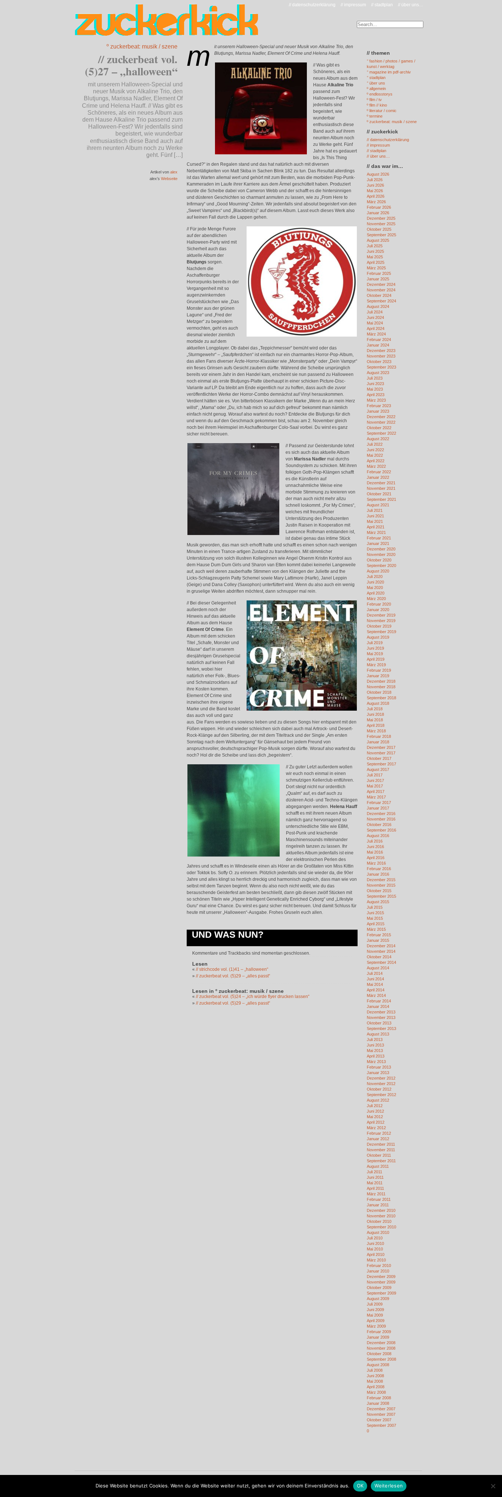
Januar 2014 (378, 1006)
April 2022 (375, 461)
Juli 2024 (375, 312)
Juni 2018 (375, 714)
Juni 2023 (375, 383)
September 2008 (381, 1359)
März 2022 (376, 466)
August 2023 (378, 372)
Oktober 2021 (379, 494)
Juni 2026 (375, 185)
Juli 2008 (375, 1370)
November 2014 (381, 951)
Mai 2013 (375, 1050)
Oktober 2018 (379, 692)
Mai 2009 (375, 1315)
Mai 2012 (375, 1116)
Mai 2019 (375, 653)
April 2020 (375, 593)
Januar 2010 (378, 1271)
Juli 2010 (375, 1238)
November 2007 (381, 1414)
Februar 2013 (379, 1067)
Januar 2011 (378, 1205)
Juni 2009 (375, 1309)
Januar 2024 (378, 345)
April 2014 (375, 990)
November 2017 (381, 753)
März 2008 (376, 1392)
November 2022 (381, 422)
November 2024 (381, 290)
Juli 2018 (375, 709)
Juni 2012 (375, 1111)
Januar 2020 (378, 609)
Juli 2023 (375, 378)
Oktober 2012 (379, 1089)
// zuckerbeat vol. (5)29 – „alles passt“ (233, 976)
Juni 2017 (375, 780)
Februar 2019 (379, 670)
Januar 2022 (378, 477)
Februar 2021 (379, 538)
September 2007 (381, 1425)
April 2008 (375, 1387)
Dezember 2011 (381, 1144)
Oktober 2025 (379, 229)
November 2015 (381, 885)
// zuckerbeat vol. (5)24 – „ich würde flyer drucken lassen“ (252, 996)
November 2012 (381, 1083)
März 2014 (376, 995)
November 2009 (381, 1282)
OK (360, 1486)
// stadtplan (382, 4)
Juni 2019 (375, 648)
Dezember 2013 (381, 1012)
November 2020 (381, 554)
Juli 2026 (375, 179)
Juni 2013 (375, 1045)
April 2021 (375, 527)
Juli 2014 (375, 973)
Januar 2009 (378, 1337)
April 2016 (375, 857)
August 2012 (378, 1100)
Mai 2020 (375, 587)
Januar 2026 (378, 213)
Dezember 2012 (381, 1078)
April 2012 (375, 1122)
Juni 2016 (375, 846)
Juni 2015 (375, 913)
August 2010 (378, 1232)
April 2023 (375, 394)
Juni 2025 (375, 251)
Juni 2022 (375, 450)
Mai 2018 (375, 720)
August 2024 (378, 306)
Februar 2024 (379, 339)
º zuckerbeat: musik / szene (142, 46)
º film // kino (377, 105)
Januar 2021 (378, 543)
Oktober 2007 (379, 1420)
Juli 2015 (375, 907)
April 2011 (375, 1188)
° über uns (376, 83)
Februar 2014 (379, 1001)
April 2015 (375, 924)
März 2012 (376, 1128)
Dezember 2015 (381, 879)
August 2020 (378, 571)
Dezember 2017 (381, 747)
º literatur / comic (382, 110)
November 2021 (381, 488)
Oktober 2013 (379, 1023)
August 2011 (378, 1166)
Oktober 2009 (379, 1287)
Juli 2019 (375, 642)
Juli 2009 (375, 1304)
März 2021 (376, 532)
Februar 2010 (379, 1265)
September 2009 (381, 1293)
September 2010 (381, 1227)
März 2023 (376, 400)
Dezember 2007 (381, 1409)
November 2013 (381, 1017)
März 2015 (376, 929)
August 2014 (378, 968)
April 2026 (375, 196)
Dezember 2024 (381, 284)
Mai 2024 (375, 323)
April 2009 (375, 1320)
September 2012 (381, 1094)
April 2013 (375, 1056)
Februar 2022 (379, 472)
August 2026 (378, 174)
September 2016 (381, 830)
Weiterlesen (388, 1486)
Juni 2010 (375, 1243)
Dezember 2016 (381, 813)
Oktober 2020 (379, 560)
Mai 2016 (375, 852)
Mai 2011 (375, 1183)
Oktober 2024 (379, 295)
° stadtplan (376, 77)
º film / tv (374, 99)
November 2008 (381, 1348)
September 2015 (381, 896)
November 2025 (381, 224)
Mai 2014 (375, 984)
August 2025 (378, 240)
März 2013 (376, 1061)
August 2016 (378, 835)
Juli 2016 (375, 841)
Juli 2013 (375, 1039)
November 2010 (381, 1216)
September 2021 (381, 499)
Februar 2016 (379, 868)
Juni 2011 (375, 1177)
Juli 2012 (375, 1105)
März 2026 (376, 202)
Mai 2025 (375, 257)
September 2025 (381, 235)
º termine (375, 116)
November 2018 (381, 687)
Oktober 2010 (379, 1221)
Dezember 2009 (381, 1276)
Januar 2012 (378, 1139)
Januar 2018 (378, 742)
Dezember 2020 (381, 549)
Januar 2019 (378, 676)
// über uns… (410, 4)
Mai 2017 (375, 786)
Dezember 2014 (381, 946)
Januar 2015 (378, 940)
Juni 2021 (375, 516)
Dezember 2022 (381, 416)
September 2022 (381, 433)
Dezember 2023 (381, 350)
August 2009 (378, 1298)
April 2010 (375, 1254)
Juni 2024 (375, 317)
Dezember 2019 (381, 615)
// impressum (353, 4)
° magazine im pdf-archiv (389, 72)
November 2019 (381, 620)
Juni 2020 (375, 582)
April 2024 (375, 328)
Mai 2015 (375, 918)
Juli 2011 (374, 1172)
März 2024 (376, 334)
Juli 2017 (375, 775)
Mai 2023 (375, 389)
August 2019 (378, 637)
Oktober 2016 (379, 824)
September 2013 (381, 1028)
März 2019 (376, 665)
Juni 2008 (375, 1376)
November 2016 (381, 819)
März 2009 (376, 1326)
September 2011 (381, 1161)
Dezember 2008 (381, 1342)
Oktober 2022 (379, 428)
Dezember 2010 (381, 1210)
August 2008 (378, 1365)
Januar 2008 (378, 1403)
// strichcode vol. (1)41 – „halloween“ (232, 969)
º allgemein (376, 88)
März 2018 (376, 731)
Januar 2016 (378, 874)
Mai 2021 (375, 521)
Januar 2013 (378, 1072)
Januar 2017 (378, 808)
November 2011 (381, 1150)
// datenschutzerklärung (312, 4)
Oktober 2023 (379, 361)
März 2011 (376, 1194)
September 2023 (381, 367)
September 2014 (381, 962)
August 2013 (378, 1034)
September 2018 (381, 698)
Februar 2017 (379, 802)
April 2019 (375, 659)
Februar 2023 (379, 405)
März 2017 (376, 797)
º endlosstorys (379, 94)
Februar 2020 (379, 604)
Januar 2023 (378, 411)
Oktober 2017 (379, 758)
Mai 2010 (375, 1249)
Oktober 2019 (379, 626)
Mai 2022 (375, 455)
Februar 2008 (379, 1398)
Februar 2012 (379, 1133)
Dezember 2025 (381, 218)
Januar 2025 (378, 279)
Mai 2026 (375, 191)
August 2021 (378, 505)
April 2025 (375, 262)
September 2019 (381, 631)
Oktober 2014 (379, 957)
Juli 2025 (375, 246)
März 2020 (376, 598)
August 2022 (378, 439)
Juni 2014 (375, 979)
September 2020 (381, 565)
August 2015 (378, 902)
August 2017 (378, 769)
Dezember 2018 (381, 681)
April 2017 (375, 791)
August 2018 (378, 703)
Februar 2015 (379, 935)
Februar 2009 (379, 1331)
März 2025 (376, 268)
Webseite (169, 178)
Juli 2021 (375, 510)
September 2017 (381, 764)
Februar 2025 (379, 273)
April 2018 (375, 725)
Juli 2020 (375, 576)
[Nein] (492, 1486)
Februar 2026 (379, 207)
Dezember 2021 (381, 483)
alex (174, 172)
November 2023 (381, 356)
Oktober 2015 (379, 890)
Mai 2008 (375, 1381)
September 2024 (381, 301)
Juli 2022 (375, 444)
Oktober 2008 (379, 1353)
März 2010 (376, 1260)
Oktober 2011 (379, 1155)
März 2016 (376, 863)
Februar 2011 (379, 1199)
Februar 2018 (379, 736)
